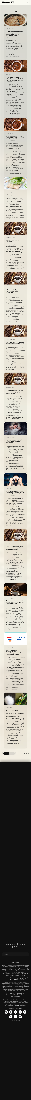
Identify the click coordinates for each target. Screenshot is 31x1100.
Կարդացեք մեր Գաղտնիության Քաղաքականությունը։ (16, 974)
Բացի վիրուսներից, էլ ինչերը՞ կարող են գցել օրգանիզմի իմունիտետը (14, 441)
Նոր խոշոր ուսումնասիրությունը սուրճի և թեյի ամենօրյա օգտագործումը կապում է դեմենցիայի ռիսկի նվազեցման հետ (14, 34)
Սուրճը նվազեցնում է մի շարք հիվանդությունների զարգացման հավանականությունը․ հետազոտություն (15, 138)
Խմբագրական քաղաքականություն (18, 978)
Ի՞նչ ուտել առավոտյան (12, 194)
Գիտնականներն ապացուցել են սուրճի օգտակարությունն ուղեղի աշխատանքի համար (15, 548)
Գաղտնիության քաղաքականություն (15, 979)
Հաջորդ (26, 753)
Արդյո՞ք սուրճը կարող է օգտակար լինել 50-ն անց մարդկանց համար (15, 343)
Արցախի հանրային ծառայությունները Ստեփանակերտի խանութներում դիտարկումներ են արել (15, 652)
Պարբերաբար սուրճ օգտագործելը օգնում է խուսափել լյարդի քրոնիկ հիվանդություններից (15, 602)
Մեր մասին (5, 978)
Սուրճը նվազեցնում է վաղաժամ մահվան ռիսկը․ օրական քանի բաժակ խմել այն (14, 392)
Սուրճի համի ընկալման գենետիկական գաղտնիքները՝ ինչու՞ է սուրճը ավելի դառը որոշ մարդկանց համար (14, 79)
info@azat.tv (16, 1005)
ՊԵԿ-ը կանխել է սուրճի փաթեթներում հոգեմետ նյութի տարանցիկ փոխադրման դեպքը (15, 712)
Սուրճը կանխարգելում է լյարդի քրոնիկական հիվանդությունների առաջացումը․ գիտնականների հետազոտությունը (15, 493)
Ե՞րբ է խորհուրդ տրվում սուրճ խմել (12, 240)
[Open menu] (27, 2)
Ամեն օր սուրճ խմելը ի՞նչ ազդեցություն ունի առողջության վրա (12, 291)
